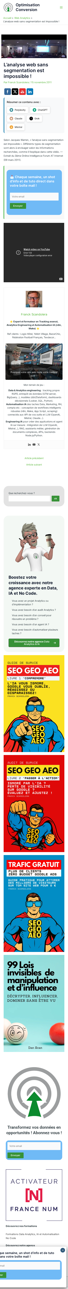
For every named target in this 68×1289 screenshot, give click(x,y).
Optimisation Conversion (28, 7)
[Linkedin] (29, 445)
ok (55, 498)
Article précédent (34, 458)
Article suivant (34, 465)
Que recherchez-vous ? (22, 493)
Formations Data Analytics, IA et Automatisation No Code (32, 1236)
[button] (34, 643)
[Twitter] (38, 445)
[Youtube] (34, 445)
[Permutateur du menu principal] (61, 7)
